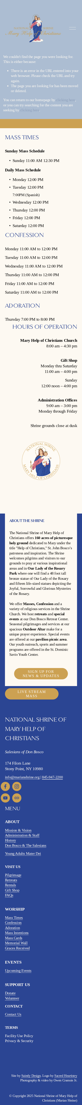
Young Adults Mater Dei (23, 853)
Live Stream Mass (32, 694)
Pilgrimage (13, 875)
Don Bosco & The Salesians (25, 845)
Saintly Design (31, 1076)
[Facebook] (5, 786)
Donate (10, 993)
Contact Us (13, 1014)
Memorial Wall (16, 943)
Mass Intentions (17, 933)
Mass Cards (13, 938)
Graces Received (17, 948)
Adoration (12, 928)
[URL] (16, 798)
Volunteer (12, 998)
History (10, 840)
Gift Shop (12, 890)
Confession (13, 922)
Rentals (10, 885)
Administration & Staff (22, 835)
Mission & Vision (18, 830)
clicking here (65, 100)
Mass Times (14, 917)
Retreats (11, 880)
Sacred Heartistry (65, 1076)
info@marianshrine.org (22, 777)
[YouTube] (5, 798)
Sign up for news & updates (41, 674)
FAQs (9, 895)
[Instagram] (16, 786)
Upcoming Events (18, 970)
